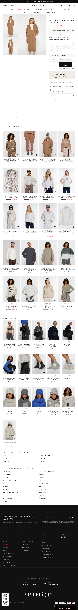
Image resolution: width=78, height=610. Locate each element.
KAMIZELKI (43, 492)
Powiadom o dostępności (66, 64)
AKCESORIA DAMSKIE (10, 492)
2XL (57, 50)
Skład (53, 99)
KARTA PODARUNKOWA (49, 12)
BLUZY (5, 483)
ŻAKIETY (42, 498)
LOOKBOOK (26, 12)
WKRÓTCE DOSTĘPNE (50, 9)
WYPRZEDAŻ (43, 483)
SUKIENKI (6, 475)
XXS (52, 46)
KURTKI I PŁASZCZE (10, 481)
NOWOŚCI (29, 9)
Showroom (25, 544)
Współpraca (25, 550)
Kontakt (43, 565)
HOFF (41, 464)
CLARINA (42, 458)
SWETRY (42, 475)
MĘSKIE (13, 5)
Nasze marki (25, 547)
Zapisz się (70, 517)
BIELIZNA (42, 495)
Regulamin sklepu (46, 548)
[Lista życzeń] (18, 155)
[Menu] (8, 594)
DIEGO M (42, 461)
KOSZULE (42, 489)
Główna (51, 15)
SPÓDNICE (42, 486)
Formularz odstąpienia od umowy (48, 541)
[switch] (5, 604)
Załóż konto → (71, 55)
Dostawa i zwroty (59, 104)
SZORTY (6, 489)
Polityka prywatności (47, 554)
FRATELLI (6, 461)
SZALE (41, 481)
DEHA (5, 458)
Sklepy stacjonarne (27, 541)
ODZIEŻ (11, 9)
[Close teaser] (54, 606)
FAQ (42, 562)
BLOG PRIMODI (37, 12)
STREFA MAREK (63, 9)
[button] (65, 608)
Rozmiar (62, 43)
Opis (52, 95)
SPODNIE (6, 478)
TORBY (5, 486)
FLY (4, 464)
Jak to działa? (62, 34)
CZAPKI (41, 478)
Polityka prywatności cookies (47, 558)
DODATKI (38, 9)
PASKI (5, 501)
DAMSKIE (6, 5)
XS (57, 46)
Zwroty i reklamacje (46, 545)
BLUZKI (5, 495)
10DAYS (51, 18)
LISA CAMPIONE (44, 455)
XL (51, 50)
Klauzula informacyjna (47, 551)
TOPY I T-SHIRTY (8, 498)
